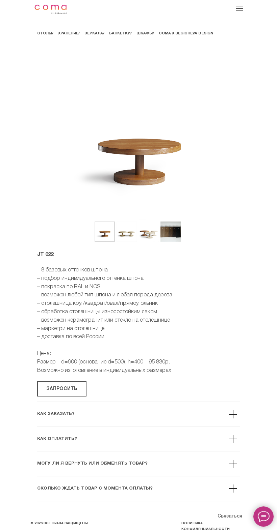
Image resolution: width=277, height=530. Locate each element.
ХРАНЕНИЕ (68, 33)
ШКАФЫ (144, 33)
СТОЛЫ (44, 33)
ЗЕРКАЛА (93, 33)
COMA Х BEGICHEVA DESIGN (186, 33)
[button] (61, 388)
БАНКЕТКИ (119, 33)
